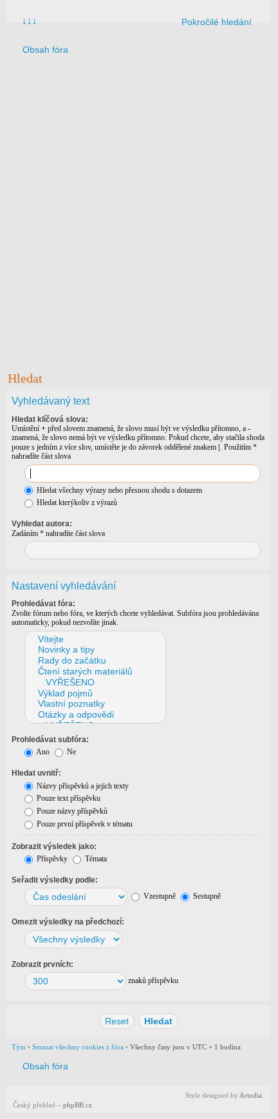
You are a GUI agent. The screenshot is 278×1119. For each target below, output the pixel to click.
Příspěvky (51, 858)
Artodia (250, 1095)
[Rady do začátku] (94, 660)
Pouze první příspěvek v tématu (84, 823)
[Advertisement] (138, 211)
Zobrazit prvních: (42, 964)
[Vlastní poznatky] (94, 703)
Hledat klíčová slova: (50, 419)
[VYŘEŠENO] (94, 682)
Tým (19, 1047)
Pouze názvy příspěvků (71, 811)
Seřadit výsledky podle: (55, 880)
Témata (95, 858)
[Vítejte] (94, 639)
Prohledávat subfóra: (50, 739)
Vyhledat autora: (42, 523)
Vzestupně (159, 896)
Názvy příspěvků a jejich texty (82, 785)
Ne (70, 751)
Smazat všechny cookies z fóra (78, 1047)
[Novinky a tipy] (94, 649)
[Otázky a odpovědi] (94, 714)
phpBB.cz (77, 1105)
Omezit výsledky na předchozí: (68, 921)
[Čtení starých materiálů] (94, 671)
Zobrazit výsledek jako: (54, 846)
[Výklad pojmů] (94, 693)
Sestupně (206, 896)
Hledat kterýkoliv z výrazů (76, 502)
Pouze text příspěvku (67, 798)
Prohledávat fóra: (43, 603)
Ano (42, 751)
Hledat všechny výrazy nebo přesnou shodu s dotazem (118, 490)
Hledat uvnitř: (36, 773)
